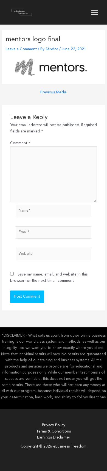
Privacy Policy (53, 425)
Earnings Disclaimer (53, 437)
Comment (20, 143)
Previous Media (53, 92)
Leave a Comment (21, 49)
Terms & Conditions (53, 431)
